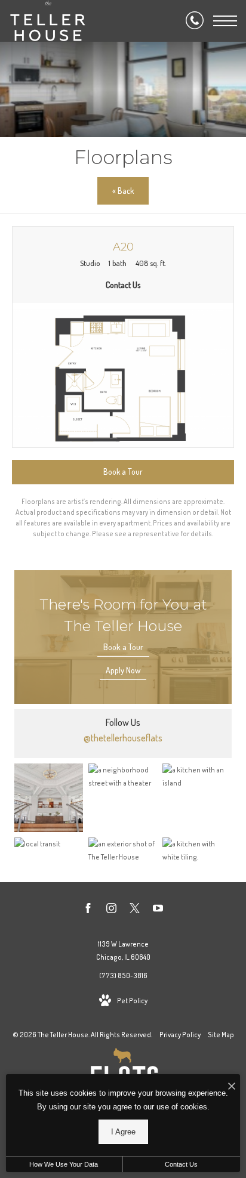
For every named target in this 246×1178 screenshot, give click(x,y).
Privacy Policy (180, 1034)
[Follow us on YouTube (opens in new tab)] (158, 910)
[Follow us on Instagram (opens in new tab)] (111, 910)
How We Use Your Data (63, 1164)
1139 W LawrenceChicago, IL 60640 (123, 950)
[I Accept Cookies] (231, 1086)
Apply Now (123, 670)
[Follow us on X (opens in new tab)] (135, 910)
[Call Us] (195, 21)
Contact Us (181, 1164)
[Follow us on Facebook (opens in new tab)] (88, 910)
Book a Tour (123, 647)
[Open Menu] (225, 21)
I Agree (123, 1131)
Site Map (221, 1034)
